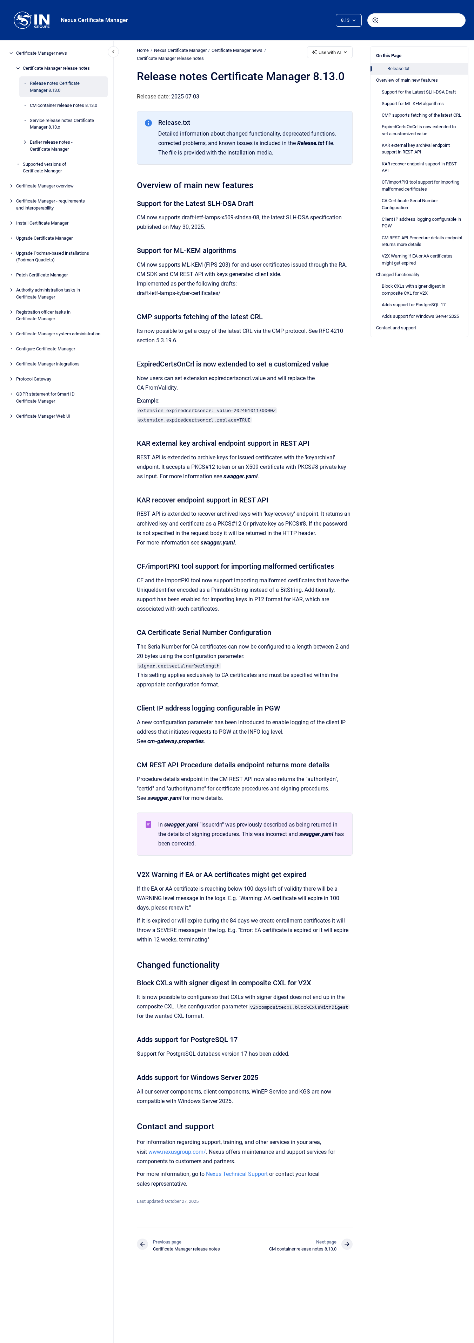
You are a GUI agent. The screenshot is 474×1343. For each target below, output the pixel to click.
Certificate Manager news (41, 53)
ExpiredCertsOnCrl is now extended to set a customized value (419, 130)
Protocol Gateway (33, 379)
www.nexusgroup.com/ (177, 1152)
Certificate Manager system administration (58, 333)
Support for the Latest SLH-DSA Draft (419, 92)
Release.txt (398, 68)
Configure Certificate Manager (45, 348)
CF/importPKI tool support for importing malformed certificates (420, 185)
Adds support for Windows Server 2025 (420, 316)
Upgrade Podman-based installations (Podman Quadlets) (52, 256)
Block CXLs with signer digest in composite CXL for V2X (413, 289)
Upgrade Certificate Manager (44, 237)
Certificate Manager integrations (48, 363)
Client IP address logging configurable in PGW (421, 223)
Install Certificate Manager (42, 222)
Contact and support (396, 327)
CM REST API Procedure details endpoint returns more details (422, 241)
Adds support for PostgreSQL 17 (414, 304)
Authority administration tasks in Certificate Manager (48, 293)
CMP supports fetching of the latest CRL (421, 115)
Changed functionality (397, 274)
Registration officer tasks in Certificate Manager (43, 315)
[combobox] (416, 20)
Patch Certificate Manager (42, 274)
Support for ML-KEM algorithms (413, 103)
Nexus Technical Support (237, 1174)
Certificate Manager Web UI (43, 415)
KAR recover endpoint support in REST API (419, 167)
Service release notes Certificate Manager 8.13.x (62, 123)
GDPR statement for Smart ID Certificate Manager (45, 397)
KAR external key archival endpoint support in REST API (416, 149)
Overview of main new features (407, 80)
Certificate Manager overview (45, 186)
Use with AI (330, 52)
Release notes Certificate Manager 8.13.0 (55, 87)
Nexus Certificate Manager (94, 20)
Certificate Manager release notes (56, 68)
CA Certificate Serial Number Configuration (410, 204)
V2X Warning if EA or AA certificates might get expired (417, 259)
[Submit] (375, 20)
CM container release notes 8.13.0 (63, 105)
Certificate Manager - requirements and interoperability (50, 204)
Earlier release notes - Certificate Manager (51, 145)
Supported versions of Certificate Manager (44, 167)
